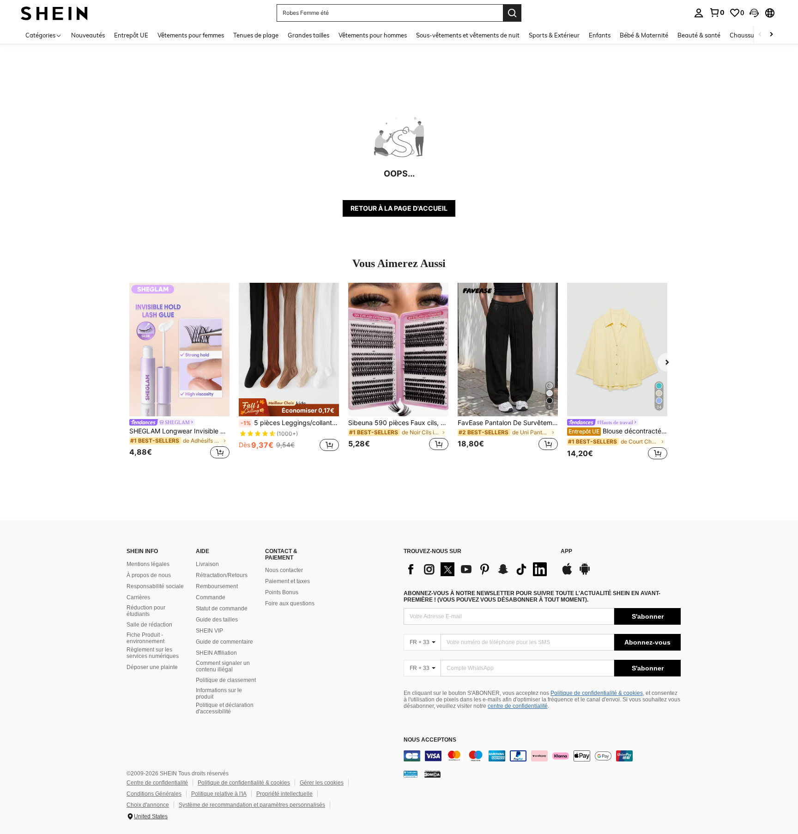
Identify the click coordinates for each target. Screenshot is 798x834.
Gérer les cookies (322, 782)
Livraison (207, 564)
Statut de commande (222, 608)
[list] (477, 569)
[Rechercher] (512, 13)
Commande (210, 597)
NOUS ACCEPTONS (430, 740)
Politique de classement (226, 680)
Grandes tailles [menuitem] (308, 35)
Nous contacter (284, 570)
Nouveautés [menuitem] (88, 35)
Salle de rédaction (149, 624)
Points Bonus (281, 592)
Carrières (138, 597)
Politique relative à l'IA (219, 794)
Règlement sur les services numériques (153, 652)
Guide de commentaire (224, 642)
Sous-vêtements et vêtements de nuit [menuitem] (468, 35)
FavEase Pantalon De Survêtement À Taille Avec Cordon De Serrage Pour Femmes (508, 422)
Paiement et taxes (287, 581)
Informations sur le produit (219, 693)
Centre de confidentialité (157, 782)
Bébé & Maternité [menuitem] (644, 35)
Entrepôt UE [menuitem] (131, 35)
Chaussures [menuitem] (746, 35)
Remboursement (217, 586)
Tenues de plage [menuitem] (255, 35)
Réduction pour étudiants (146, 610)
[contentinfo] (542, 755)
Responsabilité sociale (155, 586)
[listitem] (179, 372)
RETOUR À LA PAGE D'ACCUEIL (399, 208)
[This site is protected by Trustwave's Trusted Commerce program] (410, 774)
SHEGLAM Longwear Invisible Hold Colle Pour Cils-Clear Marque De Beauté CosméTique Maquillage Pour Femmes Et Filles (179, 431)
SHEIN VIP (209, 630)
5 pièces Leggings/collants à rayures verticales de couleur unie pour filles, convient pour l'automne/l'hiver (290, 422)
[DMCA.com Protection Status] (432, 774)
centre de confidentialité (518, 706)
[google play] (584, 573)
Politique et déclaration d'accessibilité (225, 708)
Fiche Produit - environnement (145, 638)
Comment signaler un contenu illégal (223, 666)
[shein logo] (54, 12)
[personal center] (698, 12)
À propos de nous (149, 575)
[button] (754, 12)
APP (566, 551)
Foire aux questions (289, 603)
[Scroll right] (771, 35)
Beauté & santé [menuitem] (698, 35)
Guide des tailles (217, 619)
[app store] (567, 573)
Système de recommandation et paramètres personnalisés (252, 805)
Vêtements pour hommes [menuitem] (373, 35)
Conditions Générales (154, 794)
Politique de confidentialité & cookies (596, 693)
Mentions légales (148, 564)
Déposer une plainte (152, 667)
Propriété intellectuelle (284, 794)
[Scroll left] (760, 35)
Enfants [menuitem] (600, 35)
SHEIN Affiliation (216, 653)
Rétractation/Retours (222, 575)
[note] (289, 407)
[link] (717, 12)
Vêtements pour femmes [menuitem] (190, 35)
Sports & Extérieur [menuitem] (554, 35)
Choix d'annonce (148, 805)
